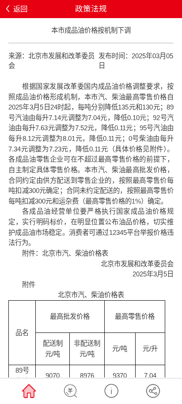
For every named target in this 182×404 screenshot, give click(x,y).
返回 (20, 9)
